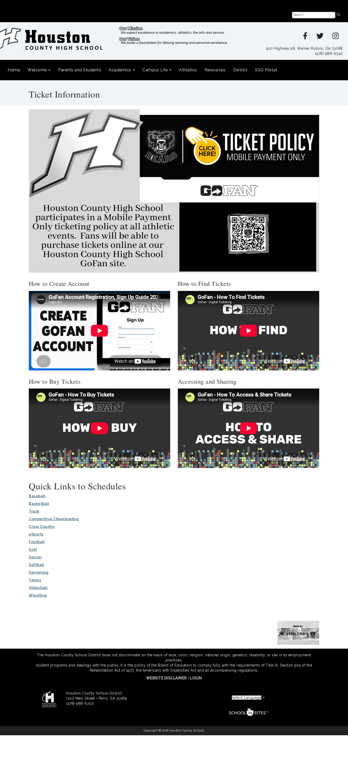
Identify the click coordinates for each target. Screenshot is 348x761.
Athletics (188, 70)
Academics (120, 70)
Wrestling (38, 595)
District (240, 70)
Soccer (35, 557)
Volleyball (38, 588)
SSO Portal (266, 70)
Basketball (39, 504)
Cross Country (42, 527)
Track (34, 511)
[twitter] (320, 37)
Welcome (38, 70)
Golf (33, 550)
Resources (215, 70)
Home (14, 70)
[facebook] (305, 37)
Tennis (35, 580)
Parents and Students (79, 70)
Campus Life (155, 70)
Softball (36, 565)
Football (37, 542)
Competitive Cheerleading (54, 519)
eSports (36, 534)
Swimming (38, 572)
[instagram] (336, 37)
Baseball (37, 496)
